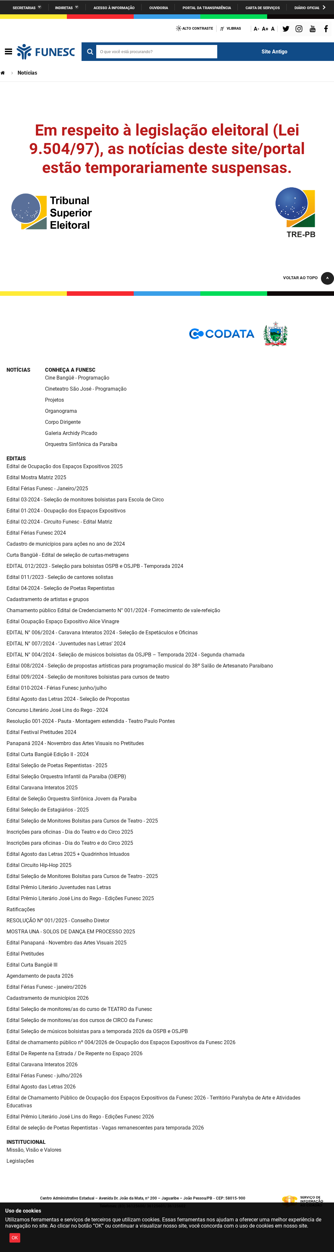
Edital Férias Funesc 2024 (36, 533)
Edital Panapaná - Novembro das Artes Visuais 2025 (67, 943)
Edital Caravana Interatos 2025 (42, 787)
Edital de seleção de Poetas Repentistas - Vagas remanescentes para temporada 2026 (105, 1128)
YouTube (313, 29)
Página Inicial (3, 73)
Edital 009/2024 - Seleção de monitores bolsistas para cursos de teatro (88, 677)
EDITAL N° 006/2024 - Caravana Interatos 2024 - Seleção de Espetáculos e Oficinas (102, 632)
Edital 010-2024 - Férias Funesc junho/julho (57, 688)
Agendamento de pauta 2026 (40, 976)
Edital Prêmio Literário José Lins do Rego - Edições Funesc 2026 (80, 1117)
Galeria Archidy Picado (71, 433)
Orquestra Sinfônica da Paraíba (81, 444)
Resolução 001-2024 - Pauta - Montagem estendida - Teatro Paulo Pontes (91, 721)
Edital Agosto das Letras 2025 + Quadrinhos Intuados (68, 854)
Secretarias (24, 8)
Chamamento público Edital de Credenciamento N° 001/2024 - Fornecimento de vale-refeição (113, 610)
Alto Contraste (197, 28)
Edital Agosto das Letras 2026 (41, 1087)
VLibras (234, 28)
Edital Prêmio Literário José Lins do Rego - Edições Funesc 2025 (80, 898)
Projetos (54, 400)
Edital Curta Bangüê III (32, 965)
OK (15, 1237)
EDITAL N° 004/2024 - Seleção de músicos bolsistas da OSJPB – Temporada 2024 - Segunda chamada (126, 655)
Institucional (26, 1142)
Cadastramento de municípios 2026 (48, 998)
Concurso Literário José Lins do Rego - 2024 (57, 710)
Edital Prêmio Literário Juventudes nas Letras (59, 887)
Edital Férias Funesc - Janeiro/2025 (47, 488)
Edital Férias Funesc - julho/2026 (44, 1075)
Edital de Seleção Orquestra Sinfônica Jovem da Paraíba (72, 799)
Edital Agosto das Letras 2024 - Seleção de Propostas (68, 699)
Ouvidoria (158, 8)
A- (256, 29)
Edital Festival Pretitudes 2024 (41, 732)
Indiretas (64, 8)
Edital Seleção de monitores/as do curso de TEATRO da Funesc (79, 1009)
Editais (16, 458)
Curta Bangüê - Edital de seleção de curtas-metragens (68, 555)
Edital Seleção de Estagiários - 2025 (48, 810)
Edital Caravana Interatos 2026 (42, 1064)
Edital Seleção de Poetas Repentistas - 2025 (57, 765)
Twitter (287, 29)
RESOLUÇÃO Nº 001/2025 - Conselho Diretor (58, 920)
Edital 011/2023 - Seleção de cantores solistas (60, 577)
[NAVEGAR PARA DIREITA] (324, 7)
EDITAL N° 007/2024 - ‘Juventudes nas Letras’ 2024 (66, 643)
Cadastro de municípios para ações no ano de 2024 (66, 544)
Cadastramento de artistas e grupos (48, 599)
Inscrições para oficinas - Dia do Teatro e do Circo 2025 (70, 832)
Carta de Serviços (263, 8)
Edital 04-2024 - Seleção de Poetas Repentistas (60, 588)
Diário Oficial (307, 8)
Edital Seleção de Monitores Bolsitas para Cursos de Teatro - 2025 (82, 821)
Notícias (18, 370)
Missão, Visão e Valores (34, 1150)
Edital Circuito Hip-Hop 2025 (39, 865)
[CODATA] (221, 336)
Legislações (20, 1161)
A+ (265, 29)
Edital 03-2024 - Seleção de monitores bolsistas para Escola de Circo (85, 499)
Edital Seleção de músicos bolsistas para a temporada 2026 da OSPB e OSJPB (97, 1031)
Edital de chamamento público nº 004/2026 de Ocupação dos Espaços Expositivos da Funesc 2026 (121, 1042)
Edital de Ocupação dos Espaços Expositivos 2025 (65, 466)
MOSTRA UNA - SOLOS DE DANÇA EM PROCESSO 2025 (71, 931)
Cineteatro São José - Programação (86, 389)
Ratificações (21, 909)
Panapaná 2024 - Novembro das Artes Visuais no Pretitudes (75, 743)
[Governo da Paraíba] (294, 345)
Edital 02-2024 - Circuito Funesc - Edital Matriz (59, 522)
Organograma (61, 411)
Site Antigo (274, 52)
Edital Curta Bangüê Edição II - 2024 (48, 754)
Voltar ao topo (300, 277)
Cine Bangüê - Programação (77, 378)
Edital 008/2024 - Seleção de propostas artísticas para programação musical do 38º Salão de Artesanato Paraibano (140, 666)
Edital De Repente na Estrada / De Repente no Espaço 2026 (75, 1053)
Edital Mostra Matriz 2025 (36, 477)
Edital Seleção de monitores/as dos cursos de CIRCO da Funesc (80, 1020)
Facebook (327, 29)
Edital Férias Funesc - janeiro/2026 (46, 987)
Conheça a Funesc (70, 370)
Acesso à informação (114, 8)
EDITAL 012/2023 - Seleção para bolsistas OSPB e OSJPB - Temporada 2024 (95, 566)
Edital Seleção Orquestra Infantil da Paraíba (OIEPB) (66, 776)
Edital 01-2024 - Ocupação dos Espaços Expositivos (66, 511)
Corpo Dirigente (63, 422)
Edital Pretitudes (25, 954)
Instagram (299, 29)
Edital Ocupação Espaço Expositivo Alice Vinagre (63, 621)
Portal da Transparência (207, 8)
